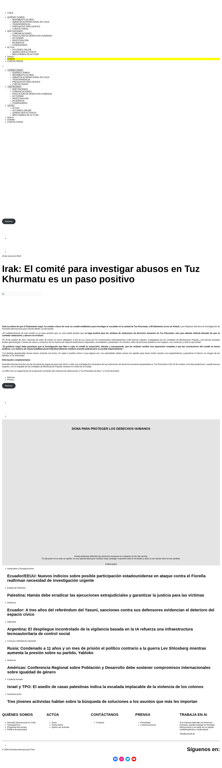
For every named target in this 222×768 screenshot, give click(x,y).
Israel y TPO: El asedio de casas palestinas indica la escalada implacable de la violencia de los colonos (105, 686)
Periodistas (145, 722)
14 (105, 371)
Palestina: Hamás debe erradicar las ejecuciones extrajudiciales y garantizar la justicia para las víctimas (105, 595)
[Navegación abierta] (3, 66)
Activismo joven (14, 694)
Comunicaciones (148, 725)
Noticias (11, 377)
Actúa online (57, 725)
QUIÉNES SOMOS (17, 715)
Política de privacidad (17, 729)
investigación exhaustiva (90, 364)
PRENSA (142, 715)
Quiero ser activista (60, 727)
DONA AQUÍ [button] (111, 564)
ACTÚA (53, 715)
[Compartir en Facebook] (13, 238)
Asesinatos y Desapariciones (20, 569)
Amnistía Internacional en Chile (21, 722)
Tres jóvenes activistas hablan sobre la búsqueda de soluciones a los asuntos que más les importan (102, 701)
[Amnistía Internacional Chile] (17, 8)
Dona (54, 722)
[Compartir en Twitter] (13, 252)
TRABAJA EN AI (187, 734)
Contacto (100, 722)
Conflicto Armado (15, 679)
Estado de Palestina (16, 588)
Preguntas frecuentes (17, 727)
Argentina (11, 622)
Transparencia (13, 725)
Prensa (10, 380)
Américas (11, 603)
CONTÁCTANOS (104, 715)
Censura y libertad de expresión (21, 641)
